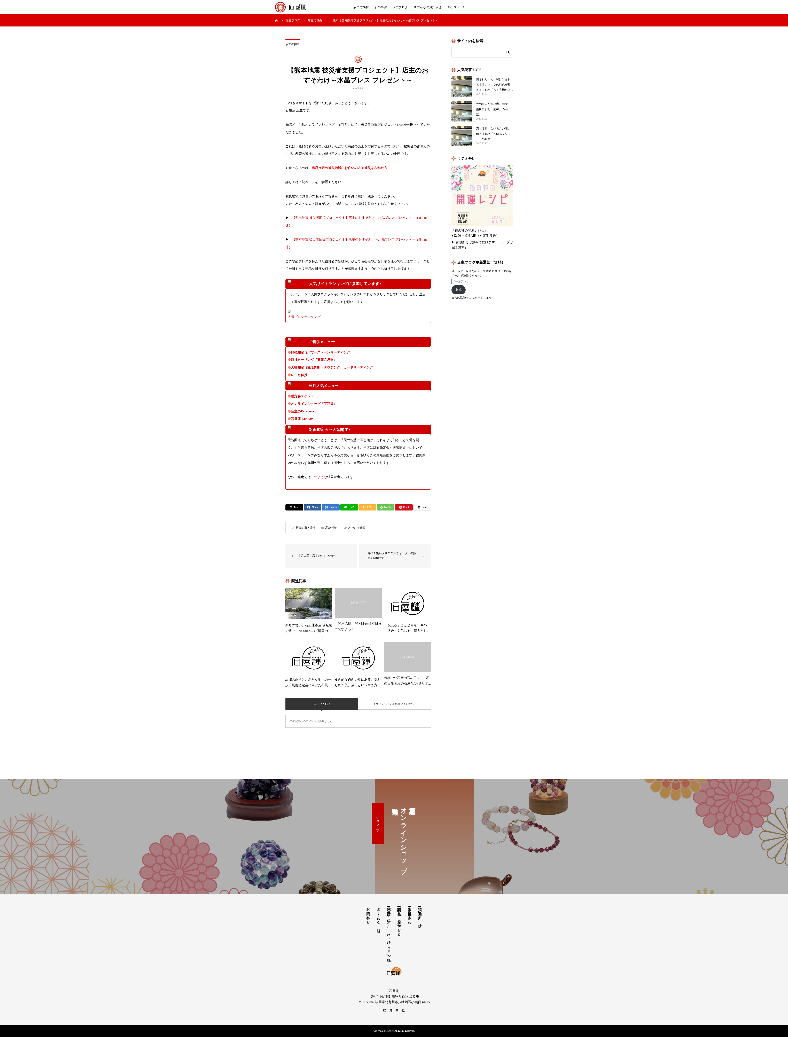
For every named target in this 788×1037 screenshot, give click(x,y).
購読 (459, 289)
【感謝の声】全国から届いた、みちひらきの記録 (389, 930)
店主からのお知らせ (427, 7)
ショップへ (378, 823)
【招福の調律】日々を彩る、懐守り (420, 915)
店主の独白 (292, 44)
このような (319, 477)
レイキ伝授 (299, 375)
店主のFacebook (302, 411)
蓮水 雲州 (310, 527)
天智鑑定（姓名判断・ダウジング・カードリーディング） (333, 367)
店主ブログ (400, 7)
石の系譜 (381, 7)
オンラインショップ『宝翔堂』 (314, 403)
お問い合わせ (368, 913)
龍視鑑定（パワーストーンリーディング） (322, 352)
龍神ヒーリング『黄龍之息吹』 (314, 359)
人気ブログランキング (304, 317)
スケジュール (456, 7)
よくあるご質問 (379, 915)
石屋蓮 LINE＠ (302, 419)
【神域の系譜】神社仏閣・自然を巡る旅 (410, 911)
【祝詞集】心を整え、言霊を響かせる (399, 919)
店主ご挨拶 (361, 7)
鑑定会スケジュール (306, 396)
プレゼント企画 (356, 527)
